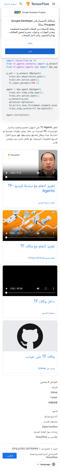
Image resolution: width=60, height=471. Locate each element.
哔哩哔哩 (52, 402)
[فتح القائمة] (53, 4)
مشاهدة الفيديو (48, 313)
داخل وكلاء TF (44, 301)
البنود (55, 448)
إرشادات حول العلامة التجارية (45, 432)
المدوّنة (54, 387)
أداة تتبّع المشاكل (50, 416)
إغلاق (30, 43)
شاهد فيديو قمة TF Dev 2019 (41, 257)
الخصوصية (45, 448)
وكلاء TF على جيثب (40, 356)
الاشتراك (9, 455)
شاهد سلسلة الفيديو (46, 202)
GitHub (54, 392)
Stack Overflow (49, 426)
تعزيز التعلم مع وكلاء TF (37, 246)
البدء (30, 51)
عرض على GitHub (46, 368)
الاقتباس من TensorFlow (46, 437)
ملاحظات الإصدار (50, 421)
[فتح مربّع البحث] (21, 4)
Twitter (53, 397)
